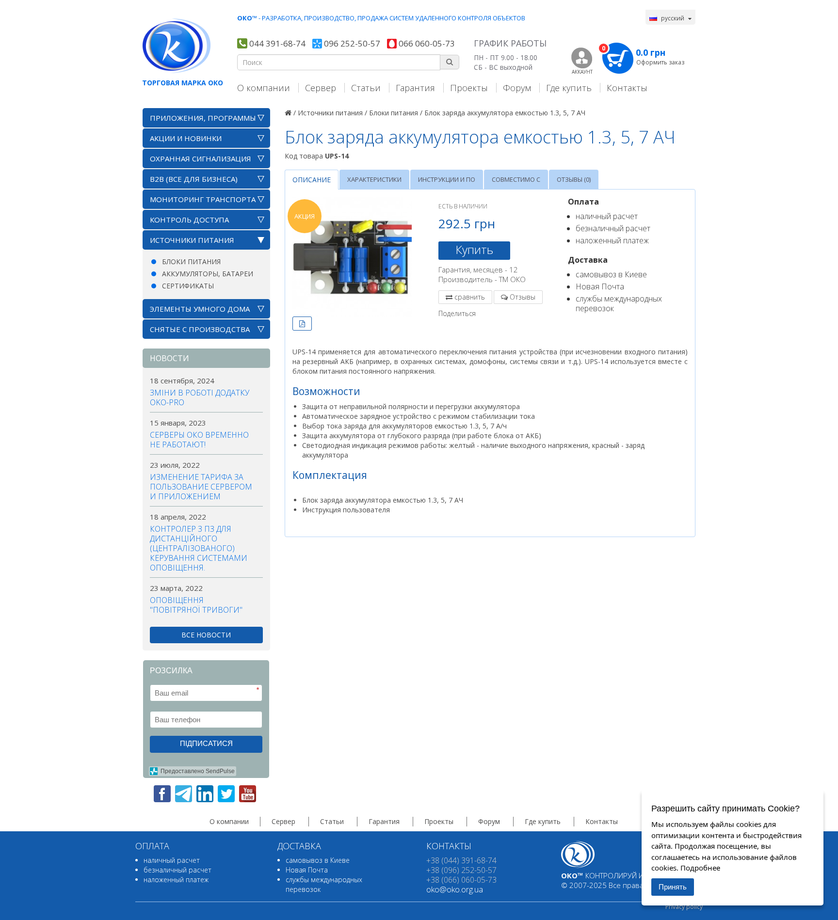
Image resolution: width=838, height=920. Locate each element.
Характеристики (374, 179)
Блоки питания (191, 261)
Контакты (627, 87)
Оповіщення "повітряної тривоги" (196, 605)
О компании (263, 87)
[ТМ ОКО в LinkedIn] (204, 793)
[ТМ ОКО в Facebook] (162, 793)
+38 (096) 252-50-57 (461, 870)
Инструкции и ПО (446, 179)
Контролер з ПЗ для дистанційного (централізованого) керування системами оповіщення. (198, 548)
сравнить (469, 296)
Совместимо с (516, 179)
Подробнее (700, 867)
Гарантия (415, 87)
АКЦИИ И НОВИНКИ (186, 138)
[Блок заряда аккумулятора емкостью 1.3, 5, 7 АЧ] (352, 257)
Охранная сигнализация (200, 158)
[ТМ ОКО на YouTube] (247, 793)
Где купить (569, 87)
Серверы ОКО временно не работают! (199, 439)
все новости (206, 634)
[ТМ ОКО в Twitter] (226, 793)
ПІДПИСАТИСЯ (206, 743)
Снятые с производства (200, 329)
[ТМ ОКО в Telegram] (183, 793)
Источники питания (192, 240)
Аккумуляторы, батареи (207, 273)
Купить (474, 249)
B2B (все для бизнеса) (194, 179)
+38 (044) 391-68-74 (461, 860)
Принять (673, 887)
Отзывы (522, 296)
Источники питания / (332, 112)
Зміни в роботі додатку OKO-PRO (199, 397)
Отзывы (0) (574, 179)
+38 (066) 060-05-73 (461, 879)
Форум (517, 87)
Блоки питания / (395, 112)
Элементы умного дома (200, 309)
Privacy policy (684, 907)
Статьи (366, 87)
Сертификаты (188, 285)
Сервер (320, 87)
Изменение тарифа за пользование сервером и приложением (201, 486)
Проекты (469, 87)
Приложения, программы (203, 118)
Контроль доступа (189, 219)
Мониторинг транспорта (203, 199)
